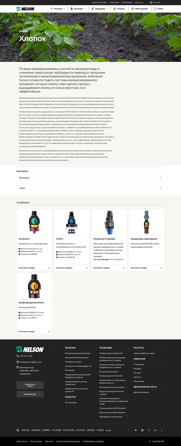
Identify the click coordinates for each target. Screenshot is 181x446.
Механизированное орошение (77, 353)
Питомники (69, 370)
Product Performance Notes (68, 441)
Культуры (24, 31)
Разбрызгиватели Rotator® (111, 376)
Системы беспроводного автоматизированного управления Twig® (113, 401)
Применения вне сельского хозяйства (76, 390)
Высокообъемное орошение (77, 357)
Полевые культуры (73, 362)
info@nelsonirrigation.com (30, 362)
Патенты (137, 377)
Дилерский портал (141, 392)
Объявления (139, 381)
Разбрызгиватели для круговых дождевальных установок (112, 358)
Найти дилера (30, 394)
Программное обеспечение (110, 417)
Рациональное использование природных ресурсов (78, 375)
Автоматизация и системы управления (76, 382)
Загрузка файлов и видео (144, 353)
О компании (139, 364)
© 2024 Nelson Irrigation (93, 441)
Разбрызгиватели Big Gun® (111, 353)
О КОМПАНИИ (114, 2)
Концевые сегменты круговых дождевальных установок (111, 365)
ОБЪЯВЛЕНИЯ (127, 2)
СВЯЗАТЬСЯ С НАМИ (99, 2)
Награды (137, 368)
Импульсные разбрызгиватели (112, 412)
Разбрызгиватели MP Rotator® (112, 408)
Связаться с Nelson (30, 385)
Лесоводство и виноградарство (78, 366)
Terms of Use (22, 441)
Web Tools (139, 2)
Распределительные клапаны (112, 387)
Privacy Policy (36, 441)
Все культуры (71, 402)
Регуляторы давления (108, 371)
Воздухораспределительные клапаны (111, 392)
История (137, 373)
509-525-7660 (26, 356)
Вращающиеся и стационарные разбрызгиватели (112, 381)
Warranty (49, 441)
